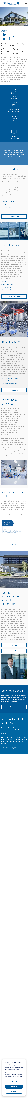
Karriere (14, 650)
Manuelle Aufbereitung (9, 199)
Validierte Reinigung (8, 284)
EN (20, 2)
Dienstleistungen (7, 207)
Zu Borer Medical (14, 216)
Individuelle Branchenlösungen (11, 378)
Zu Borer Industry (14, 390)
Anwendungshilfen (8, 210)
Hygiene (5, 204)
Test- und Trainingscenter (9, 383)
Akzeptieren (14, 1086)
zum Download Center (14, 707)
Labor (4, 282)
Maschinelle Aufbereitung (10, 202)
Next (18, 544)
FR (22, 2)
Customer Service (7, 381)
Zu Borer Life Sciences (14, 296)
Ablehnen (14, 1091)
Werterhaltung (6, 287)
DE (18, 2)
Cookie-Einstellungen (14, 1082)
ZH (18, 4)
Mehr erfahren (14, 645)
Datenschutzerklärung (13, 1078)
